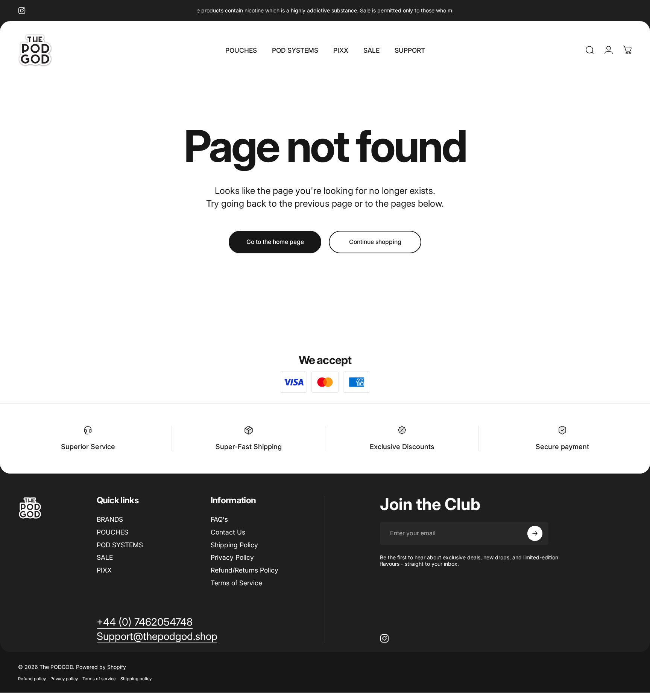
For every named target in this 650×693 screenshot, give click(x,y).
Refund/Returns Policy (244, 570)
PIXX (104, 570)
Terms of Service (236, 583)
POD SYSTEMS (120, 545)
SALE (105, 557)
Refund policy (32, 678)
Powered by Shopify (101, 667)
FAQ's (219, 519)
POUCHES (112, 532)
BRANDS (110, 519)
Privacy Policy (232, 557)
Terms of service (99, 678)
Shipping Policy (234, 545)
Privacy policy (64, 678)
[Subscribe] (534, 533)
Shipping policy (136, 678)
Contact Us (228, 532)
